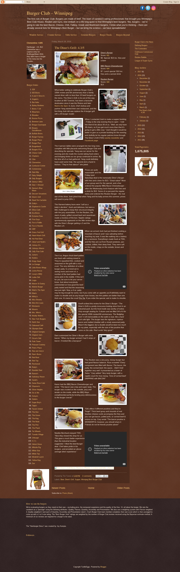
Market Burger (37, 287)
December (144, 78)
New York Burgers (39, 319)
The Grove (36, 415)
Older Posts (123, 488)
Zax (33, 463)
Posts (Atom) (67, 493)
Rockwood (36, 364)
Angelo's (35, 99)
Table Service (71, 34)
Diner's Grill (69, 479)
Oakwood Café (37, 325)
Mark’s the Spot (61, 106)
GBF (34, 229)
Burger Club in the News (144, 42)
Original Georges (38, 332)
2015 (140, 125)
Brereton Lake (37, 122)
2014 (140, 129)
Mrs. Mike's (36, 313)
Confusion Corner (38, 166)
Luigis (34, 280)
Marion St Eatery (38, 284)
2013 (140, 133)
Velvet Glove (37, 444)
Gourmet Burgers (88, 34)
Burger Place (37, 140)
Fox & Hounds (37, 226)
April (141, 104)
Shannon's (36, 386)
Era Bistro (36, 213)
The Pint (35, 425)
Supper (77, 479)
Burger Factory (37, 137)
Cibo (33, 159)
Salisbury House (38, 377)
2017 (140, 72)
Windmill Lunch (38, 457)
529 (33, 89)
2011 (140, 140)
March (142, 107)
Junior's (35, 255)
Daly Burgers (37, 178)
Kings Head (36, 261)
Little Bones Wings (39, 268)
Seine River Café (38, 383)
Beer (62, 479)
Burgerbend (36, 146)
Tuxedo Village (37, 434)
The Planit (36, 428)
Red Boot (35, 357)
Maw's (34, 293)
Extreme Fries (37, 216)
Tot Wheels (36, 431)
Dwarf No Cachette (39, 200)
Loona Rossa (37, 271)
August (142, 93)
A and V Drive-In (38, 96)
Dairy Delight (37, 175)
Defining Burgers (141, 45)
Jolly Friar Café (38, 251)
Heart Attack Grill (38, 235)
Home (91, 488)
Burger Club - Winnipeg (50, 13)
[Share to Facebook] (104, 476)
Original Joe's (37, 335)
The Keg (35, 418)
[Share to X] (102, 476)
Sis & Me (35, 393)
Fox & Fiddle (37, 223)
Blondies (35, 115)
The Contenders (141, 49)
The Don (35, 412)
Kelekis (35, 258)
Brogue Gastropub (39, 125)
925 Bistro (36, 93)
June (142, 96)
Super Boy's (36, 402)
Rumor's (35, 374)
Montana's (36, 306)
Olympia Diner (37, 329)
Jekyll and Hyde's (38, 242)
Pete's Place (37, 348)
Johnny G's (36, 245)
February (143, 117)
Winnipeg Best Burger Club (91, 479)
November (144, 82)
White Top (36, 454)
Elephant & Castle (39, 207)
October (143, 86)
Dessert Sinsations (39, 194)
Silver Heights (37, 390)
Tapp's (34, 406)
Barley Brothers (38, 105)
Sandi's (35, 380)
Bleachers (36, 112)
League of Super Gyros (143, 61)
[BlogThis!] (99, 476)
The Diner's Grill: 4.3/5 (69, 48)
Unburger (35, 438)
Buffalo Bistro (37, 134)
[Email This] (97, 476)
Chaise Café (36, 153)
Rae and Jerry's (38, 351)
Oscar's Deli (36, 338)
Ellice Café (36, 210)
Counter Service (54, 34)
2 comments (87, 476)
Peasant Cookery (38, 345)
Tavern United (37, 409)
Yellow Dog (36, 460)
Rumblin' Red (37, 370)
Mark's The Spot (38, 290)
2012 (140, 136)
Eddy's (34, 203)
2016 (140, 75)
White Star (36, 451)
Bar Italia (35, 102)
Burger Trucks (106, 34)
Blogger (103, 567)
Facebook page (91, 141)
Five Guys (36, 219)
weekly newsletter (112, 138)
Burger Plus (36, 143)
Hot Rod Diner (37, 239)
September (144, 89)
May (141, 100)
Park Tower (36, 341)
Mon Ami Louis (37, 303)
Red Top (35, 361)
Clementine (36, 162)
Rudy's (34, 367)
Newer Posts (58, 488)
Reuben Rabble (140, 57)
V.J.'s (34, 441)
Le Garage (36, 264)
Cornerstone (36, 169)
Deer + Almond (37, 185)
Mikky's (35, 296)
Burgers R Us (37, 150)
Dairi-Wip (35, 172)
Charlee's (35, 156)
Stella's (35, 399)
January (143, 121)
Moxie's (35, 309)
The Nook (35, 422)
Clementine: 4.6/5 (35, 43)
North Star (36, 322)
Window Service (36, 34)
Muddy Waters (37, 316)
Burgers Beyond (123, 34)
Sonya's (35, 396)
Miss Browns (37, 300)
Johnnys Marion (38, 248)
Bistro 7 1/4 (36, 109)
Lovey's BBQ (37, 274)
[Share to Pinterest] (107, 476)
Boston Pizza (37, 118)
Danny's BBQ (37, 182)
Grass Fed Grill (38, 232)
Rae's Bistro (36, 354)
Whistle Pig (36, 447)
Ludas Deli (36, 277)
